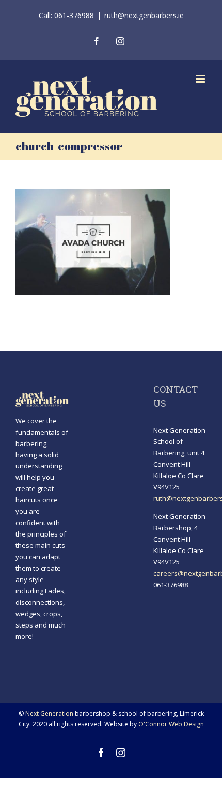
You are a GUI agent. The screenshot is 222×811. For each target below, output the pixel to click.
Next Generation (49, 713)
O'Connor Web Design (171, 724)
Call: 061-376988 (66, 15)
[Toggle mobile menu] (201, 78)
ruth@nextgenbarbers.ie (144, 15)
